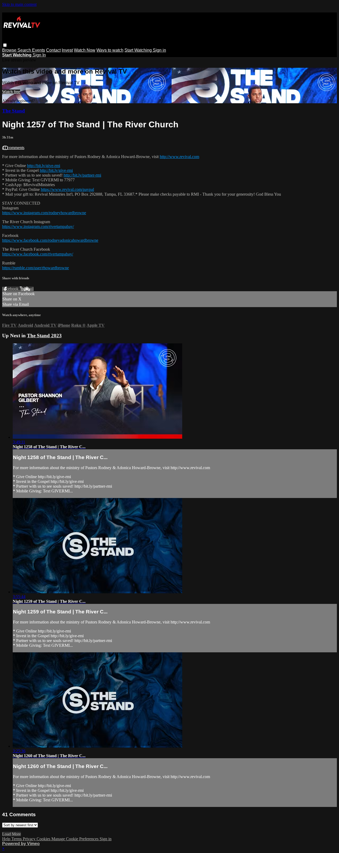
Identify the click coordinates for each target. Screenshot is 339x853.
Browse (9, 50)
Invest (67, 50)
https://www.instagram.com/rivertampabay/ (38, 226)
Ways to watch (109, 50)
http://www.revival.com (179, 156)
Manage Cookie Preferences (75, 839)
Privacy (30, 839)
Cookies (44, 839)
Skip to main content (19, 4)
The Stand (13, 111)
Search (24, 50)
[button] (5, 45)
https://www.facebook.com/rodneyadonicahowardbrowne (50, 240)
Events (38, 50)
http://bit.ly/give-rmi (43, 165)
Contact (53, 50)
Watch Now (84, 50)
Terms (17, 839)
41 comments (13, 147)
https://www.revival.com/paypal (67, 189)
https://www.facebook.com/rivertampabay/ (37, 254)
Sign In (39, 55)
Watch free (11, 91)
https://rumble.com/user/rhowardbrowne (35, 268)
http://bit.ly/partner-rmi (82, 175)
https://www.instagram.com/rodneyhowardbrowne (44, 212)
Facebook (11, 288)
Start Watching (138, 50)
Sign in (159, 50)
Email (29, 288)
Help (6, 839)
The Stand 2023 (44, 335)
